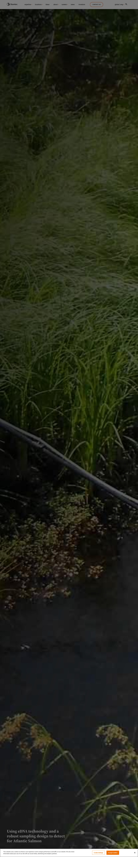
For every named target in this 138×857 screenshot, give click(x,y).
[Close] (135, 852)
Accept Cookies (112, 852)
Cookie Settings (98, 852)
